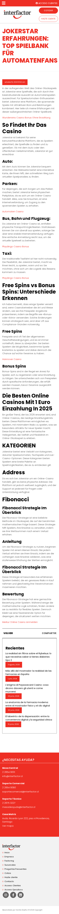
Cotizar (48, 10)
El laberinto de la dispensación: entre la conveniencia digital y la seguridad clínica (28, 718)
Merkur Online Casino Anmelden (20, 622)
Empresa (9, 856)
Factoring (9, 860)
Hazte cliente (48, 18)
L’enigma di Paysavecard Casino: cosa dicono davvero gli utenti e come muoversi (26, 688)
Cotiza (8, 873)
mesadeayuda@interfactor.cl (18, 807)
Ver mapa (7, 825)
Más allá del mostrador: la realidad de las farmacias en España (28, 672)
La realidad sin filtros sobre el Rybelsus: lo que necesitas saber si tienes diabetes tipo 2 (28, 657)
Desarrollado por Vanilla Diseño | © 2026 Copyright (22, 910)
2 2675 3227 (8, 802)
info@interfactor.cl (12, 776)
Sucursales (10, 864)
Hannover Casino (11, 359)
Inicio (7, 852)
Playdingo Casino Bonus (15, 246)
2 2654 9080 (9, 787)
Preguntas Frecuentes (15, 869)
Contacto (9, 881)
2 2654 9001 (8, 772)
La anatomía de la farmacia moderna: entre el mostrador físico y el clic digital (27, 704)
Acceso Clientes (13, 885)
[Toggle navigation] (3, 3)
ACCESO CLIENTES (47, 3)
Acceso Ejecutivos (14, 889)
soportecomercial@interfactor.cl (20, 791)
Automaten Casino (13, 211)
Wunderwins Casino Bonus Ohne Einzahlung (26, 117)
